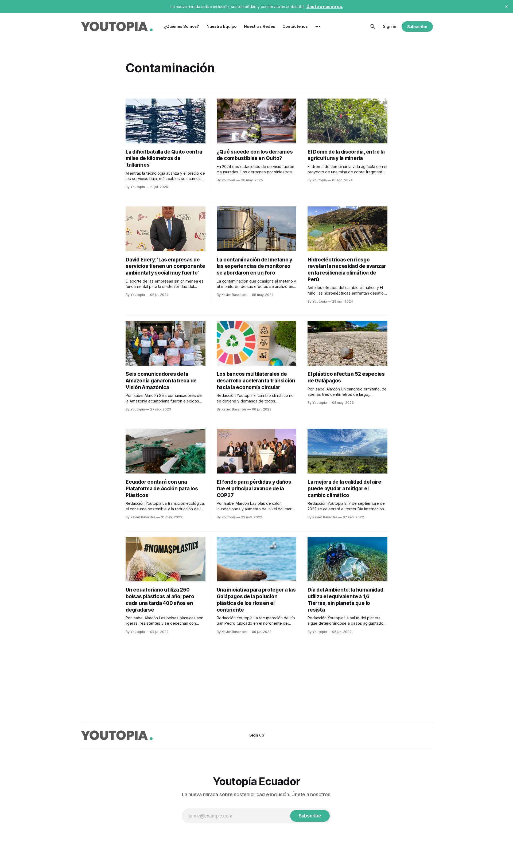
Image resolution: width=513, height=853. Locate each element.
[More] (317, 26)
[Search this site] (372, 26)
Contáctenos (295, 26)
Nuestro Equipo (221, 26)
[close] (506, 6)
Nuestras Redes (259, 26)
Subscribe (417, 26)
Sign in (389, 26)
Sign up (256, 735)
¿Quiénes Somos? (181, 26)
